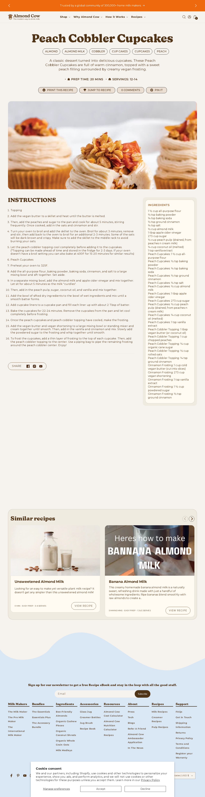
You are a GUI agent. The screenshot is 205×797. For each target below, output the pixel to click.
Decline (145, 788)
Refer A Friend (137, 728)
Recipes (109, 735)
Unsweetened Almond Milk (39, 581)
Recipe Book (88, 728)
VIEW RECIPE (84, 605)
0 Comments (130, 90)
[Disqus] (102, 459)
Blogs (131, 723)
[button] (64, 17)
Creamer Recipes (157, 719)
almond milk (75, 51)
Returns (181, 732)
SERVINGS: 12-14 (124, 79)
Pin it (159, 90)
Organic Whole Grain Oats (65, 742)
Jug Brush (86, 723)
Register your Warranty (184, 755)
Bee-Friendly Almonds (64, 713)
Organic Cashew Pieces (66, 723)
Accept (100, 788)
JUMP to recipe (99, 90)
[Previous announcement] (9, 6)
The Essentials (41, 711)
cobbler (98, 51)
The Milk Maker (17, 711)
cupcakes (142, 51)
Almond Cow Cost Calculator (113, 713)
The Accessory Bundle (41, 725)
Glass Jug (86, 711)
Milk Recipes (159, 711)
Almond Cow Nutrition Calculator (112, 725)
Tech (131, 717)
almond (51, 51)
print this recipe (60, 90)
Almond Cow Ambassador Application (136, 738)
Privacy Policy (150, 780)
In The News (136, 747)
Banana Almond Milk (128, 581)
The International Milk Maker (16, 731)
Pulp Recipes (160, 727)
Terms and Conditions (182, 745)
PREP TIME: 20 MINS (87, 79)
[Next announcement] (195, 6)
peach (161, 51)
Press (131, 711)
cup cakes (120, 51)
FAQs (179, 711)
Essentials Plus (41, 717)
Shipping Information (183, 725)
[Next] (191, 519)
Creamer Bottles (90, 717)
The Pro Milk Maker (16, 719)
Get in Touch (184, 717)
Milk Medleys (64, 750)
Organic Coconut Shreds (66, 733)
